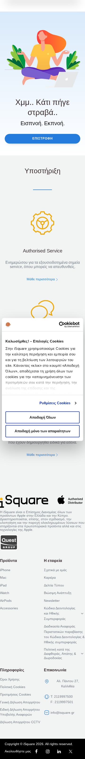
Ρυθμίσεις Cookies (55, 403)
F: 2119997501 (62, 702)
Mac (3, 577)
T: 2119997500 (62, 696)
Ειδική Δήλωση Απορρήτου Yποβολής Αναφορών (20, 712)
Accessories (9, 608)
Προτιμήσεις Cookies (15, 694)
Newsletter (52, 600)
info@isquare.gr (62, 712)
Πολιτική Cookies (12, 687)
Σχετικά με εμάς (55, 570)
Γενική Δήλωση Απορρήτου (20, 702)
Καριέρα (50, 577)
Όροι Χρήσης (10, 679)
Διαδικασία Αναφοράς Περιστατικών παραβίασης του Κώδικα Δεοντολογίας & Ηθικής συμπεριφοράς (64, 634)
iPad (3, 585)
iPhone (5, 570)
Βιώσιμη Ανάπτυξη (57, 593)
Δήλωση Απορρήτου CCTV (20, 722)
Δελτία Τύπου (54, 585)
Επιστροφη (42, 138)
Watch (4, 593)
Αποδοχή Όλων (43, 417)
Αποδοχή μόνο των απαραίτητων (42, 431)
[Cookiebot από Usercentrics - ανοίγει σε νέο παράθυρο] (60, 325)
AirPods (6, 600)
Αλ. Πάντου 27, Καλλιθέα (68, 683)
